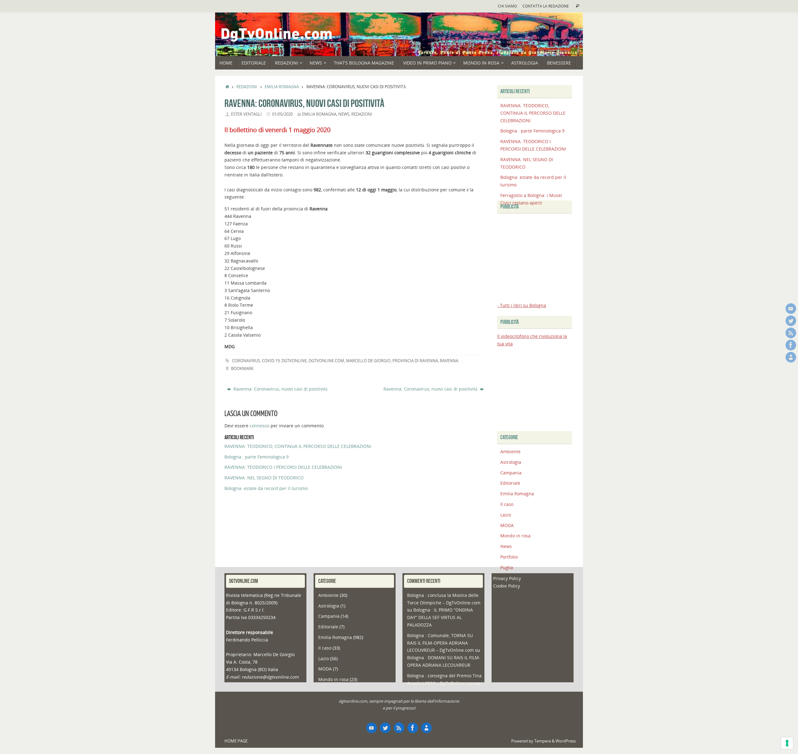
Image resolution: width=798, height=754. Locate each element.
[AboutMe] (791, 357)
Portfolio (509, 557)
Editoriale (510, 483)
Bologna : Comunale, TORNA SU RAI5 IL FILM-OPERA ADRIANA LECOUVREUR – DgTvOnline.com (440, 642)
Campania (511, 473)
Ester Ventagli (246, 114)
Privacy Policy (507, 578)
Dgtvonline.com (326, 360)
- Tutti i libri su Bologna (521, 305)
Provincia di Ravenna (415, 360)
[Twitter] (791, 320)
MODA (507, 525)
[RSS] (791, 333)
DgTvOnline (294, 360)
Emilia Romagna (282, 86)
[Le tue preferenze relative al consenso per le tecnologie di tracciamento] (787, 743)
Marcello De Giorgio (368, 360)
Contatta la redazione (545, 5)
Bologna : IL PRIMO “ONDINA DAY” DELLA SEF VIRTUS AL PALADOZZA (440, 617)
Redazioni (246, 86)
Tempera (542, 741)
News (343, 114)
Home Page (236, 741)
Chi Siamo (507, 5)
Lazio (505, 515)
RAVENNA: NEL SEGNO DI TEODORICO (264, 478)
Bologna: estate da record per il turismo (266, 488)
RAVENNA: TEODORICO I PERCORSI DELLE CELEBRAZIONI (283, 467)
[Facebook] (791, 345)
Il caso (506, 504)
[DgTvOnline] (791, 308)
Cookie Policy (506, 586)
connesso (259, 426)
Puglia (506, 567)
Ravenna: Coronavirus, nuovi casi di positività (279, 389)
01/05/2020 (282, 114)
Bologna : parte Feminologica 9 (256, 457)
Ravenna (449, 360)
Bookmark (242, 368)
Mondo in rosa (515, 536)
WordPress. (566, 741)
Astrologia (510, 462)
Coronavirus (246, 360)
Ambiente (510, 451)
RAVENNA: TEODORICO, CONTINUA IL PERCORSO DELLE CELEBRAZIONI (297, 446)
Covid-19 (271, 360)
